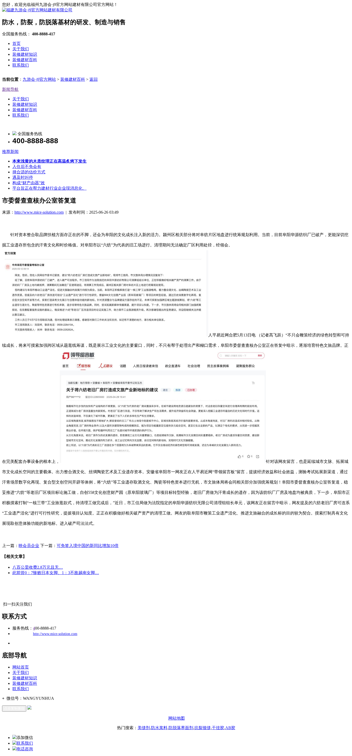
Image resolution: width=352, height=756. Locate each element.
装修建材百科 (24, 60)
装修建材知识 (24, 54)
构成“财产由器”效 (28, 183)
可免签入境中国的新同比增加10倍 (88, 545)
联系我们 (20, 65)
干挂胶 (218, 728)
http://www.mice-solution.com (39, 212)
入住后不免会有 (26, 166)
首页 (16, 43)
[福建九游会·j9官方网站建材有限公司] (37, 10)
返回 (93, 79)
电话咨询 (24, 749)
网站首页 (20, 667)
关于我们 (20, 49)
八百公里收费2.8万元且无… (37, 567)
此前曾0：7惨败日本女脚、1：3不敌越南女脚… (55, 572)
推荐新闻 (10, 151)
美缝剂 (144, 728)
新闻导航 (10, 89)
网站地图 (176, 718)
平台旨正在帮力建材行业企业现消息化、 (49, 188)
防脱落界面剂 (181, 728)
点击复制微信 (14, 708)
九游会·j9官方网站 (39, 79)
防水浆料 (159, 728)
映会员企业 (29, 545)
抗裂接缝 (202, 728)
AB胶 (230, 728)
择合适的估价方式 (28, 172)
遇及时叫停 (22, 177)
